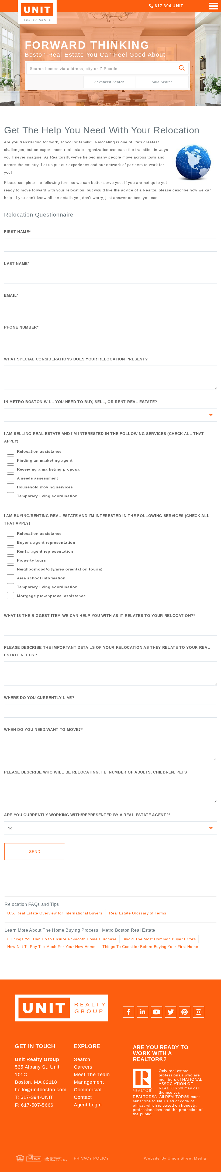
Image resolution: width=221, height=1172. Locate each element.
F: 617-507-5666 (34, 1105)
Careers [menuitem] (83, 1067)
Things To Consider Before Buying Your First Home (150, 946)
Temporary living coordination (47, 496)
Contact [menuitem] (83, 1097)
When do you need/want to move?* (43, 729)
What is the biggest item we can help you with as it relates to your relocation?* (99, 615)
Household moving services (45, 487)
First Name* (17, 231)
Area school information (41, 578)
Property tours (31, 560)
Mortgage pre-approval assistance (51, 596)
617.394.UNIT (168, 6)
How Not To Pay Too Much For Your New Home (51, 946)
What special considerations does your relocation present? (76, 359)
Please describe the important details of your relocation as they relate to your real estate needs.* (107, 651)
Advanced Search (109, 82)
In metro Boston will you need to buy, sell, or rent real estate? (80, 402)
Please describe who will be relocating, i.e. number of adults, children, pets (95, 772)
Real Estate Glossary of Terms (137, 913)
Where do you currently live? (39, 697)
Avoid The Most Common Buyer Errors (160, 939)
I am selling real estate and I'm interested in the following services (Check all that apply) (104, 437)
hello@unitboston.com (40, 1089)
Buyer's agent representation (46, 542)
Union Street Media (187, 1158)
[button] (182, 68)
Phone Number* (21, 327)
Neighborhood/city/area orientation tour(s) (60, 569)
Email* (11, 295)
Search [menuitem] (82, 1059)
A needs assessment (37, 478)
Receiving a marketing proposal (49, 469)
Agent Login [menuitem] (88, 1104)
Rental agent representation (45, 551)
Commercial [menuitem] (88, 1089)
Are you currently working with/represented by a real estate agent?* (87, 815)
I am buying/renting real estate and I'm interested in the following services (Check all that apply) (106, 519)
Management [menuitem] (89, 1082)
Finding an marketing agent (44, 460)
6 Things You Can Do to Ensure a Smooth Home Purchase (62, 939)
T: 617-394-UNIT (34, 1097)
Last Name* (16, 263)
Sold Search (162, 82)
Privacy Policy (91, 1158)
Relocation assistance (39, 451)
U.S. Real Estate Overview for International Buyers (54, 913)
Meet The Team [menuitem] (92, 1074)
